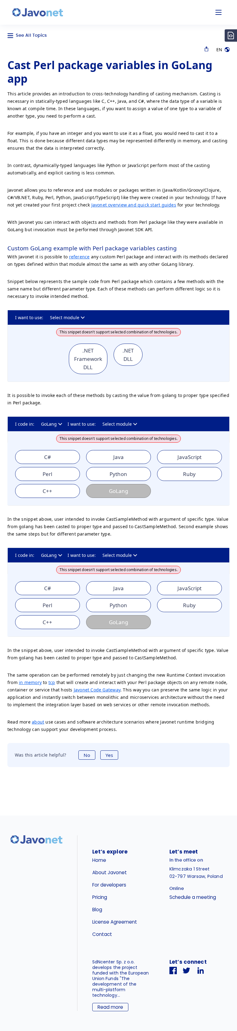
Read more (110, 1007)
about (38, 722)
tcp (51, 682)
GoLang (49, 424)
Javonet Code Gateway (97, 690)
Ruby (189, 474)
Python (118, 474)
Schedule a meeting (192, 897)
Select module (64, 317)
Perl (47, 474)
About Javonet (109, 872)
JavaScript (189, 457)
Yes (109, 755)
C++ (47, 491)
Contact (102, 934)
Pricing (99, 897)
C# (47, 457)
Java (118, 457)
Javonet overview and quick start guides (133, 205)
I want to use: (29, 317)
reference (79, 257)
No (87, 755)
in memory (30, 682)
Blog (97, 909)
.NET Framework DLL (88, 359)
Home (99, 860)
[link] (37, 12)
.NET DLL (128, 354)
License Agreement (114, 922)
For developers (109, 885)
